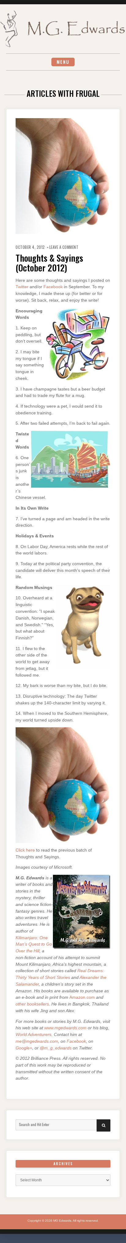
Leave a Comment (64, 247)
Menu (63, 62)
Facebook (53, 287)
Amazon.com (82, 997)
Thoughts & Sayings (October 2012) (49, 262)
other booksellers (32, 1004)
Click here (25, 850)
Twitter (22, 287)
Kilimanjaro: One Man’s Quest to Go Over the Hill (34, 945)
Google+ (24, 1048)
